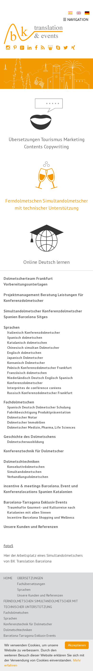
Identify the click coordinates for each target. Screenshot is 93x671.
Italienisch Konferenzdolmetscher (33, 332)
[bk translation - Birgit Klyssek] (33, 33)
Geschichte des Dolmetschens (30, 436)
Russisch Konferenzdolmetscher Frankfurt (39, 393)
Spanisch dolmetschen (24, 337)
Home (8, 578)
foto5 (8, 545)
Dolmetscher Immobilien (26, 422)
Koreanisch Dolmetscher (26, 363)
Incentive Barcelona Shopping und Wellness (40, 517)
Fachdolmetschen (19, 402)
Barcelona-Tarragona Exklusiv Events (35, 502)
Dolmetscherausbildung (25, 442)
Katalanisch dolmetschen (27, 342)
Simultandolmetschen (24, 472)
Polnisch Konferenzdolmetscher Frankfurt (39, 368)
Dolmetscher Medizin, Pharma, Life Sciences (41, 427)
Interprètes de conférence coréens (34, 388)
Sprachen (12, 327)
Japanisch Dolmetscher (25, 358)
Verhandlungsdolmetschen (27, 477)
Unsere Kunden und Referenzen (31, 526)
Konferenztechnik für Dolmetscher (34, 450)
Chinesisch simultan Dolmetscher (33, 347)
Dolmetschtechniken (21, 461)
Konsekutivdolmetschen (26, 467)
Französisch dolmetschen (27, 373)
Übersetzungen (30, 578)
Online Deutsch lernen (46, 262)
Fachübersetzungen (31, 584)
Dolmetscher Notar (22, 417)
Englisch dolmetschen (24, 352)
